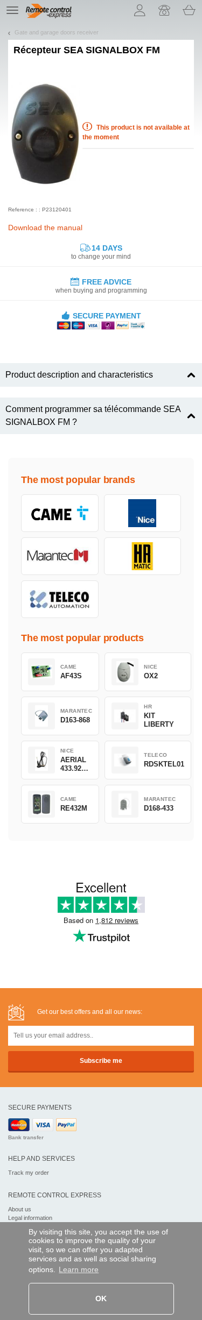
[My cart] (189, 10)
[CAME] (60, 513)
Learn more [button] (79, 1269)
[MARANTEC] (60, 556)
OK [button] (101, 1298)
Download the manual (45, 227)
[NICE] (143, 513)
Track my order (28, 1172)
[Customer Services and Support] (164, 10)
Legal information (30, 1218)
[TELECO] (60, 599)
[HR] (143, 556)
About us (19, 1209)
